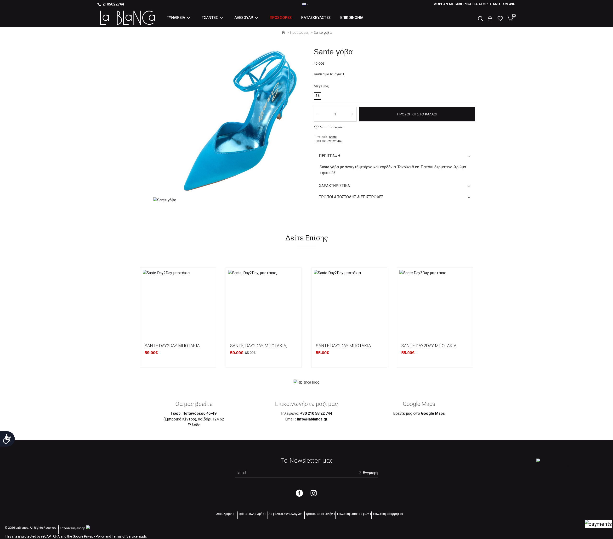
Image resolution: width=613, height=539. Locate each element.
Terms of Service (125, 536)
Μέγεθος (321, 86)
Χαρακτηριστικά (334, 185)
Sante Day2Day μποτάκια (172, 345)
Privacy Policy (94, 536)
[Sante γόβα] (164, 200)
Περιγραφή (329, 155)
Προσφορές (299, 32)
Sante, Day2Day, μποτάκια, (258, 345)
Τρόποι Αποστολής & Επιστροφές (351, 197)
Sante (333, 137)
